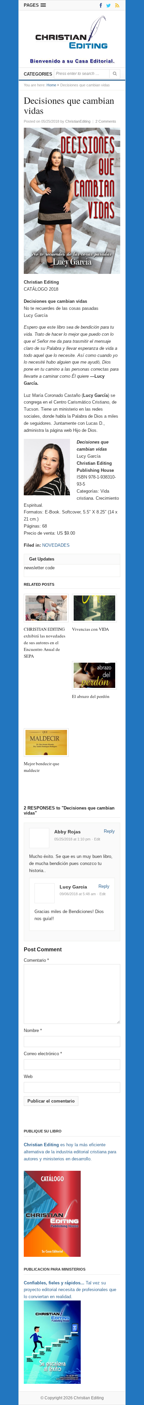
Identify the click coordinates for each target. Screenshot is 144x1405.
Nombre (33, 1030)
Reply (109, 831)
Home (51, 85)
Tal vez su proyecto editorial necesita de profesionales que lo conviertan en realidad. (70, 1289)
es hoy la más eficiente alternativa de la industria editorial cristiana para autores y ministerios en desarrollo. (70, 1151)
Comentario (36, 960)
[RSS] (116, 5)
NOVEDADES (56, 545)
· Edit (96, 839)
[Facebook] (99, 5)
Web (28, 1076)
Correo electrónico (43, 1053)
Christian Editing (89, 1398)
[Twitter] (107, 5)
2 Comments (105, 121)
